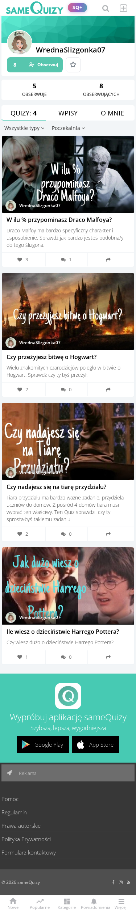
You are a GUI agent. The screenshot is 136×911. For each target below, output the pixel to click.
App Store (101, 744)
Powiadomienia (94, 906)
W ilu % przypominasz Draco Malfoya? (59, 220)
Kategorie (67, 906)
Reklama (27, 773)
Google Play (48, 744)
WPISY (68, 113)
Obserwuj (35, 64)
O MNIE (112, 113)
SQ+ (77, 7)
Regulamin (14, 812)
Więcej (121, 906)
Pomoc (9, 798)
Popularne (40, 906)
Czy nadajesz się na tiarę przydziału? (56, 487)
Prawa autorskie (21, 825)
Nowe (13, 906)
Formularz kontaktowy (28, 852)
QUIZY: (24, 113)
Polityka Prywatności (26, 839)
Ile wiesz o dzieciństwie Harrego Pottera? (63, 632)
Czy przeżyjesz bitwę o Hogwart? (51, 357)
